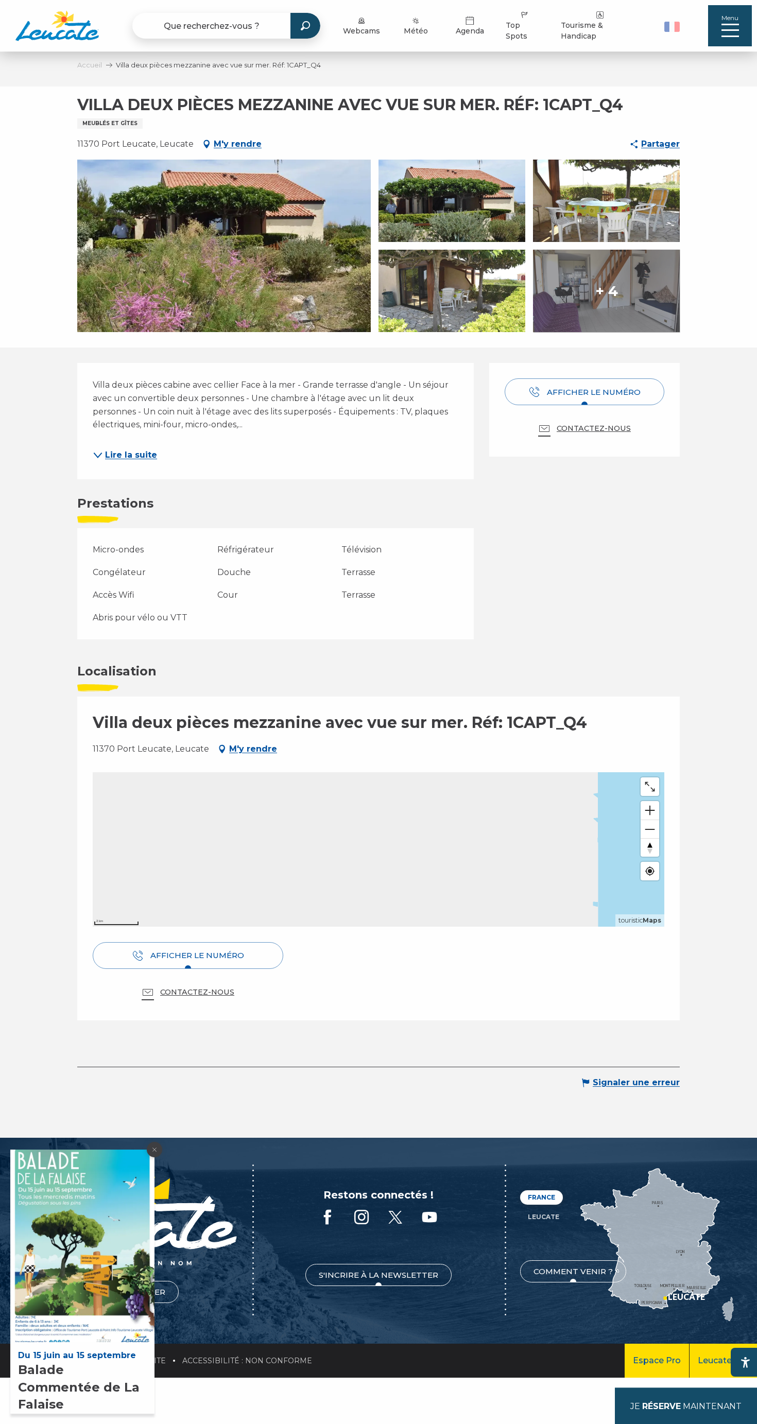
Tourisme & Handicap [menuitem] (582, 31)
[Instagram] (361, 1218)
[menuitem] (57, 25)
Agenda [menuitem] (470, 31)
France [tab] (541, 1197)
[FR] (672, 27)
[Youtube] (429, 1218)
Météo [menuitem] (416, 31)
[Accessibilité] (745, 1362)
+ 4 (606, 291)
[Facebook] (328, 1218)
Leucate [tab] (543, 1217)
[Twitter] (395, 1218)
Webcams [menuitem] (361, 31)
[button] (673, 25)
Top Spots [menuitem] (516, 31)
